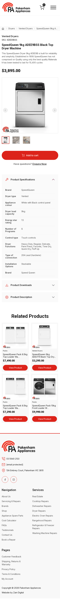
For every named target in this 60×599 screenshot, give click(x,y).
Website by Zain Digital (13, 592)
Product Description (21, 297)
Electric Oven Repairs (42, 515)
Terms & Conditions (11, 574)
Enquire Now (39, 163)
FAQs (4, 525)
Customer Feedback (11, 556)
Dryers (11, 28)
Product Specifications (23, 179)
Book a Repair (8, 539)
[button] (53, 7)
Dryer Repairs (39, 511)
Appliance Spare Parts (12, 515)
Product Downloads (21, 285)
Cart (44, 5)
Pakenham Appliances (30, 588)
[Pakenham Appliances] (18, 446)
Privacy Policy (8, 569)
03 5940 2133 (12, 459)
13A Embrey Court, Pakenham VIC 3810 (25, 470)
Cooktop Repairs (40, 501)
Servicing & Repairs (11, 501)
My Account (7, 579)
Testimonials (8, 530)
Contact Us (7, 535)
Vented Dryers (26, 28)
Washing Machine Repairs (44, 533)
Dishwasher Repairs (41, 506)
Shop (4, 511)
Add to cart (32, 155)
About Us (6, 496)
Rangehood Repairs (42, 520)
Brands (5, 506)
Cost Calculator (9, 520)
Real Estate (37, 496)
